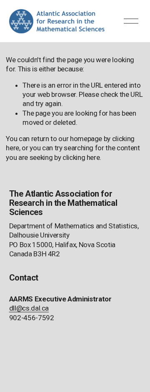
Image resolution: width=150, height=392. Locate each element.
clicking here (81, 157)
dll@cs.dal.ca (29, 308)
